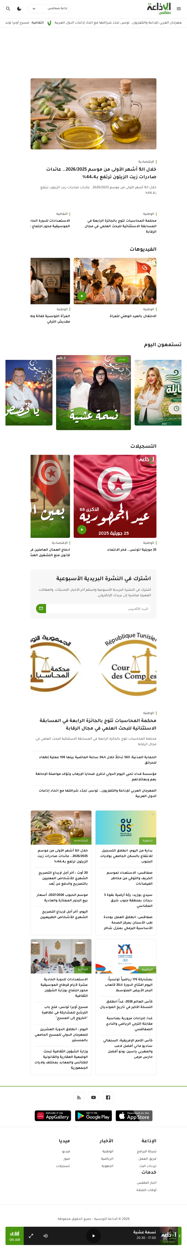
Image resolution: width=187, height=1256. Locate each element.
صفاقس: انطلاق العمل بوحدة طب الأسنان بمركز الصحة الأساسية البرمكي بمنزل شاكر (128, 923)
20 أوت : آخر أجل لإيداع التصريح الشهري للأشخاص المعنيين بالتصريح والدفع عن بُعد (63, 878)
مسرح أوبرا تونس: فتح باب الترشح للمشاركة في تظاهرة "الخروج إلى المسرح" (65, 1013)
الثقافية (83, 969)
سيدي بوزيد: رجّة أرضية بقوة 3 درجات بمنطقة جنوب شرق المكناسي (128, 901)
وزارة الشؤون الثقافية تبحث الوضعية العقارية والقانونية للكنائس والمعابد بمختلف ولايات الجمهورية (61, 1060)
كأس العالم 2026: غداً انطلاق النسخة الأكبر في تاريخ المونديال (126, 1004)
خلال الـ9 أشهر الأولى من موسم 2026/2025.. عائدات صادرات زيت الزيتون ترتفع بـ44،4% (101, 173)
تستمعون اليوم (163, 345)
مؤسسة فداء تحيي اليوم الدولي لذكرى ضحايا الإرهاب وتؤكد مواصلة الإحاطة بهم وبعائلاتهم (96, 777)
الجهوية (148, 841)
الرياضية (147, 969)
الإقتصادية (146, 162)
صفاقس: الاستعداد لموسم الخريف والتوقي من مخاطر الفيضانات (130, 878)
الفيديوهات (143, 250)
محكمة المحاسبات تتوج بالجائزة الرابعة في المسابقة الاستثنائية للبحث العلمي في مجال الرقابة (120, 226)
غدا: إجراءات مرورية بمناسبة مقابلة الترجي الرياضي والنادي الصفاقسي (129, 1024)
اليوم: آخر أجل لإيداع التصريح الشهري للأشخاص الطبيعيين (64, 914)
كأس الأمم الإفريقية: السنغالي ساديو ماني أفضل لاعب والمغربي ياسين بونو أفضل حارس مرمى (128, 1049)
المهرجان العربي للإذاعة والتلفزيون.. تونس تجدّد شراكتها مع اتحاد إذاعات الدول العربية (97, 793)
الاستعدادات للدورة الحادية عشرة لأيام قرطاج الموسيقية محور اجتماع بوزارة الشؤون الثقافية (64, 988)
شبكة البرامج (146, 1152)
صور (67, 1159)
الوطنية (148, 214)
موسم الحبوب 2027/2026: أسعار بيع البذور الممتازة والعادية (62, 898)
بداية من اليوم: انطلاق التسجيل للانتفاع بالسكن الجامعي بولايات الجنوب (126, 856)
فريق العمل (147, 1159)
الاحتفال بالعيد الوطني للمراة (133, 316)
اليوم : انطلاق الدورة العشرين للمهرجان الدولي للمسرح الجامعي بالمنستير (61, 1035)
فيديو (66, 1152)
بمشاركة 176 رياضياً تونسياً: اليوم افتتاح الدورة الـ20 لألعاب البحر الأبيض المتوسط (129, 985)
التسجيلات (143, 447)
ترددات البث (147, 1166)
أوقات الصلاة (146, 1190)
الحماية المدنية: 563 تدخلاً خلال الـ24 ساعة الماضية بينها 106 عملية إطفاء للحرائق (97, 760)
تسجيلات (63, 1166)
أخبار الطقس (146, 1183)
